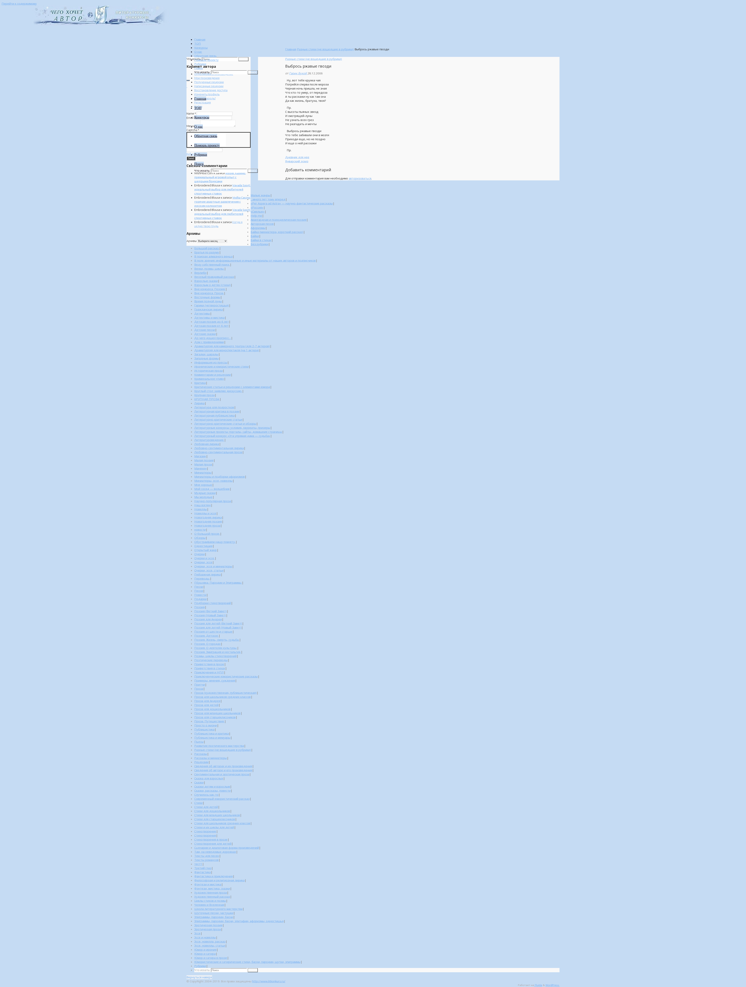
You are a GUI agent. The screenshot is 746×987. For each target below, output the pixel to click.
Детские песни (204, 330)
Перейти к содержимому (19, 3)
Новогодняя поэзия (208, 521)
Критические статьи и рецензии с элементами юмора (232, 387)
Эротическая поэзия (208, 925)
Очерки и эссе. (204, 558)
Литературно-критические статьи (218, 419)
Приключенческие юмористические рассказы (226, 676)
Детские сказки (205, 334)
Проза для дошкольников (212, 709)
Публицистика (204, 729)
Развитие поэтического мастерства (219, 746)
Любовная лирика (206, 444)
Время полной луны (208, 301)
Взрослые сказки (206, 281)
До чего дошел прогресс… (212, 338)
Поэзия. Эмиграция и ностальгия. (217, 652)
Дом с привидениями (209, 342)
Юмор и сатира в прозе (210, 958)
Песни (198, 587)
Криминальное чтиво (209, 379)
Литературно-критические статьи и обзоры (225, 423)
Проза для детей (206, 705)
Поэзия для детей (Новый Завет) (217, 627)
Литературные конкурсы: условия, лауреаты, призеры (232, 428)
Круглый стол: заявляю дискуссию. (218, 391)
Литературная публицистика (214, 415)
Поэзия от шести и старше (213, 631)
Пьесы (199, 742)
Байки (255, 236)
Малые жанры (260, 195)
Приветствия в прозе (209, 664)
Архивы (191, 241)
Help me (256, 215)
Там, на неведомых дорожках (215, 852)
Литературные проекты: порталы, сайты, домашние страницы (238, 432)
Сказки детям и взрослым (212, 786)
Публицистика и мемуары (212, 737)
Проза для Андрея (207, 701)
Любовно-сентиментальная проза (218, 452)
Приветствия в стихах (209, 668)
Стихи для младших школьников (217, 815)
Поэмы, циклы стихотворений (215, 656)
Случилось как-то (206, 795)
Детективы (202, 313)
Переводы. (202, 578)
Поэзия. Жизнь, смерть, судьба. (216, 640)
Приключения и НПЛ (209, 672)
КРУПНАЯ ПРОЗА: (207, 399)
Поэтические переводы (211, 660)
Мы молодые (203, 497)
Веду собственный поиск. (212, 264)
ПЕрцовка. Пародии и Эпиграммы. (218, 582)
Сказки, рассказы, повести (212, 790)
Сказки (199, 782)
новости (200, 529)
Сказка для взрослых (208, 778)
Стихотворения (205, 835)
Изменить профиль (207, 94)
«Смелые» (258, 211)
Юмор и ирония (205, 949)
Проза (198, 688)
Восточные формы (207, 297)
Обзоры (200, 538)
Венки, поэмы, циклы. (209, 268)
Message (193, 126)
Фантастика (202, 872)
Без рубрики (259, 244)
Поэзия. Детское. (206, 635)
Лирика (199, 403)
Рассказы (200, 754)
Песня (198, 591)
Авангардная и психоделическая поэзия (278, 220)
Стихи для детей (206, 807)
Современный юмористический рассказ (222, 799)
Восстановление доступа (210, 90)
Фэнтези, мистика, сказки (212, 888)
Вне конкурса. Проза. (209, 293)
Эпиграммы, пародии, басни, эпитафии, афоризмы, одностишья (239, 921)
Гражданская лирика (208, 309)
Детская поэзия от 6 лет (211, 326)
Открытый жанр (205, 550)
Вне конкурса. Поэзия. (209, 289)
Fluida (538, 985)
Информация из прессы (210, 362)
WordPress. (553, 985)
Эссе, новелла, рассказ (210, 941)
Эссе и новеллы (205, 937)
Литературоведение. (209, 440)
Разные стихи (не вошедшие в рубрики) (325, 49)
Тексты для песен (206, 856)
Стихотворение (205, 831)
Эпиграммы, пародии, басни (213, 917)
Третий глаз (202, 868)
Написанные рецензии (208, 86)
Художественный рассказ (212, 896)
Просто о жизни (205, 725)
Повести (200, 595)
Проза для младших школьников (217, 713)
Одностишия (203, 546)
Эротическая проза (207, 929)
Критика (200, 383)
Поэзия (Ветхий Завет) (210, 611)
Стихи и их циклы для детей (214, 827)
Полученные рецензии (209, 82)
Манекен (200, 468)
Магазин (200, 456)
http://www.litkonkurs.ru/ (268, 981)
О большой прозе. (207, 534)
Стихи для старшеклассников (214, 819)
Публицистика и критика (211, 733)
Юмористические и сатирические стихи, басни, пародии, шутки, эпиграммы (247, 962)
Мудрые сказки (205, 493)
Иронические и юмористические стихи (221, 366)
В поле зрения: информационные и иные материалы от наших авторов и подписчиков (255, 260)
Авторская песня (262, 224)
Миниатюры (202, 472)
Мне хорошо (203, 485)
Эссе (197, 933)
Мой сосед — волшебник (212, 489)
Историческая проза (208, 370)
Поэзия (199, 607)
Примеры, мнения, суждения (214, 680)
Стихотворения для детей (212, 843)
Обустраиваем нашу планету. (214, 542)
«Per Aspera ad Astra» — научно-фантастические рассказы (292, 203)
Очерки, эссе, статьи (208, 570)
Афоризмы (258, 228)
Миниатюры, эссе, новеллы (213, 481)
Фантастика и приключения (213, 876)
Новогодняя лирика (208, 517)
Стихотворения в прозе (210, 839)
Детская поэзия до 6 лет (211, 321)
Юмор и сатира (205, 954)
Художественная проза (210, 892)
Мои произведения (207, 78)
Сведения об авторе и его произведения (223, 770)
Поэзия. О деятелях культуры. (215, 648)
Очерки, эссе (203, 562)
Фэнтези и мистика (207, 884)
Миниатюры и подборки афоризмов (219, 476)
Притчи (199, 684)
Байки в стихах (261, 240)
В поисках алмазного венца (213, 256)
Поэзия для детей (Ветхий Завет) (218, 623)
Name (191, 113)
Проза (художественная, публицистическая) (225, 693)
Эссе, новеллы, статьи (209, 945)
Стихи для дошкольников (212, 811)
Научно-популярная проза (212, 501)
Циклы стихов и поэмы (210, 901)
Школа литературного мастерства (218, 909)
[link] (198, 68)
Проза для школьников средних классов (222, 697)
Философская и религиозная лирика (219, 880)
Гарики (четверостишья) (211, 305)
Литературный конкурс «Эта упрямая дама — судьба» (232, 436)
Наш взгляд (202, 505)
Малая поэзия (204, 460)
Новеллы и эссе (205, 513)
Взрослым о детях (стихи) (212, 285)
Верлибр (200, 273)
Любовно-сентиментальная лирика (219, 448)
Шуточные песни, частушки (213, 913)
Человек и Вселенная (209, 905)
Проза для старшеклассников (215, 717)
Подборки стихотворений (212, 603)
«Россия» (257, 207)
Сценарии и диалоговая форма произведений (226, 848)
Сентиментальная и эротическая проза (221, 774)
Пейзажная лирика (207, 574)
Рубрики (200, 966)
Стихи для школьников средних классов (222, 823)
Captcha (192, 130)
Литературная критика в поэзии (216, 411)
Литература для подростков (214, 407)
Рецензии (201, 762)
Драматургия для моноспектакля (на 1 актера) (226, 350)
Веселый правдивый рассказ (214, 277)
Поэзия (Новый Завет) (210, 615)
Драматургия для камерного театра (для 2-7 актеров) (232, 346)
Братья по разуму (206, 252)
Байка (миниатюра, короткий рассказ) (277, 232)
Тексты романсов (206, 860)
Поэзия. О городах (207, 644)
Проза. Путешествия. (209, 721)
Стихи (198, 803)
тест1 (198, 864)
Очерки (199, 554)
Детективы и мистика (209, 317)
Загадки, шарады (206, 354)
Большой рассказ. (206, 248)
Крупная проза (204, 395)
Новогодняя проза (207, 525)
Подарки (200, 599)
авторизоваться (360, 178)
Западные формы (206, 358)
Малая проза (203, 464)
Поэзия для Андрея (208, 619)
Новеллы (200, 509)
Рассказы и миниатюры (210, 758)
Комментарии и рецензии (212, 375)
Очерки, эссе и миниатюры (213, 566)
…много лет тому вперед (268, 199)
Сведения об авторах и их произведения (223, 766)
